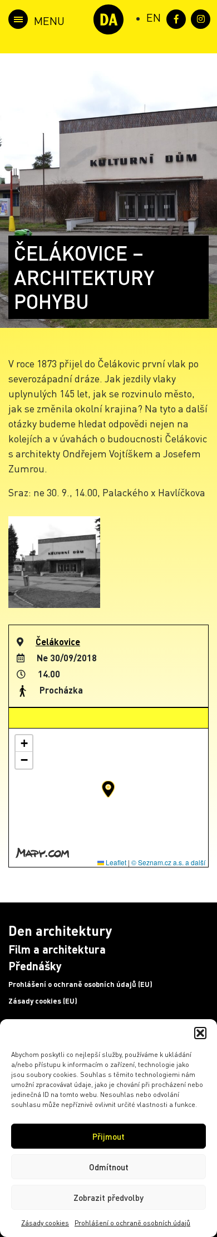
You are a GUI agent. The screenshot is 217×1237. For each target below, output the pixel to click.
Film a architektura (57, 949)
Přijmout (108, 1136)
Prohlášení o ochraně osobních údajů (132, 1223)
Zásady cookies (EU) (42, 1000)
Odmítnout (109, 1167)
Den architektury (60, 930)
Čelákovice (58, 641)
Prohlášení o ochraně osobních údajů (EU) (80, 984)
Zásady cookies (45, 1223)
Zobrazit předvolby (108, 1197)
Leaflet (115, 862)
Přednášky (35, 966)
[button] (200, 1033)
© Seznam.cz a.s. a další (168, 862)
